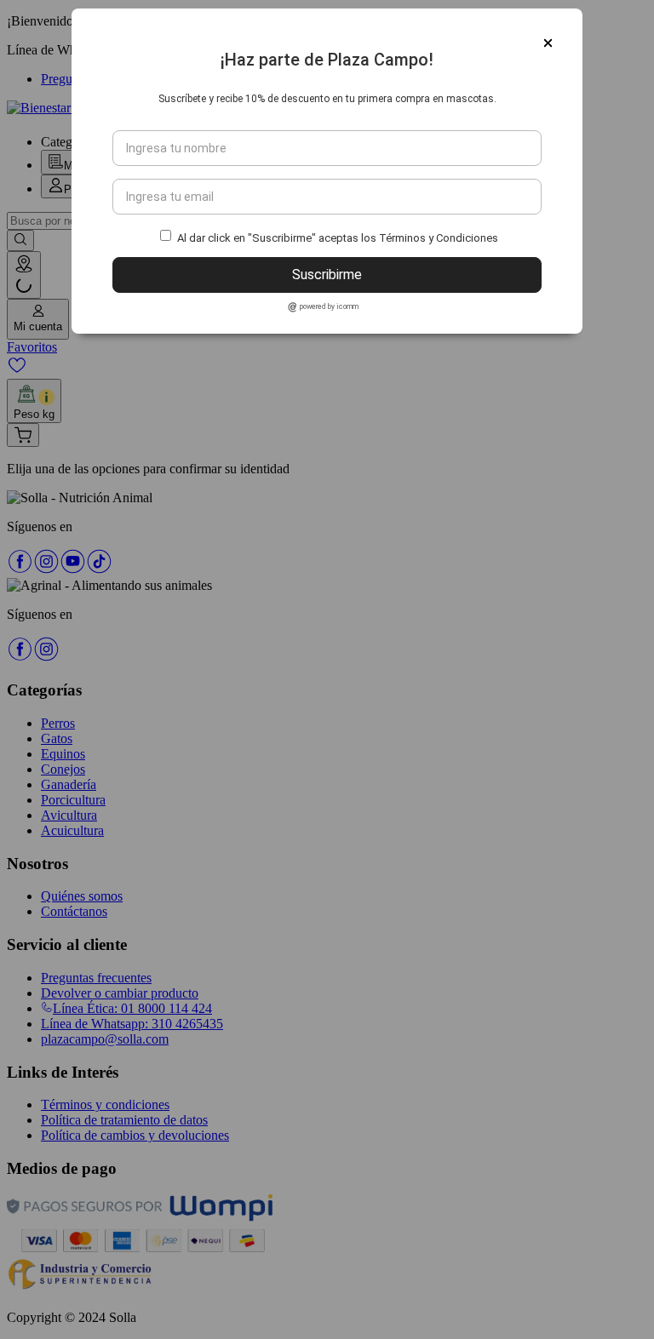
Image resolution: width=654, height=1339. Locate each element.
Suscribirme (327, 274)
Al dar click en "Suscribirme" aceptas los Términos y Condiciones (337, 238)
